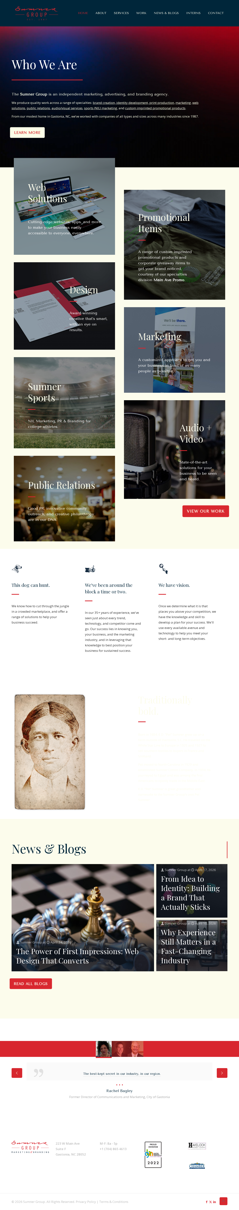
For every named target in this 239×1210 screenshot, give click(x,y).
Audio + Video (196, 433)
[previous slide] (17, 1073)
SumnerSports (44, 392)
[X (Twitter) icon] (210, 1202)
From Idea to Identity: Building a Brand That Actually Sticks (190, 893)
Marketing (159, 336)
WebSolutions (47, 193)
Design (83, 289)
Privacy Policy (86, 1202)
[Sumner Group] (36, 13)
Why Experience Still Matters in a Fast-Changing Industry (188, 946)
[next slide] (222, 1073)
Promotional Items (164, 223)
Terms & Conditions (113, 1202)
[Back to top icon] (223, 1201)
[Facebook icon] (206, 1202)
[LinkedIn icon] (214, 1202)
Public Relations (61, 485)
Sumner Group (31, 942)
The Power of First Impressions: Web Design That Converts (77, 955)
